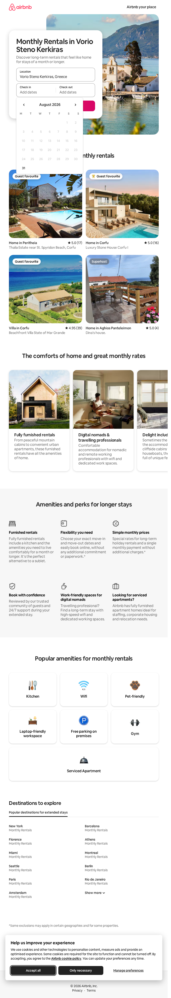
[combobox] (56, 76)
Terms (91, 990)
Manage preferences (128, 970)
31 (23, 168)
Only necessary (81, 970)
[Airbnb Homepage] (20, 7)
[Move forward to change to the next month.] (75, 104)
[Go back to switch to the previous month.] (24, 104)
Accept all (33, 970)
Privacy (77, 990)
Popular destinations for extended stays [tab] (38, 812)
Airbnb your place (141, 7)
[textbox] (36, 92)
